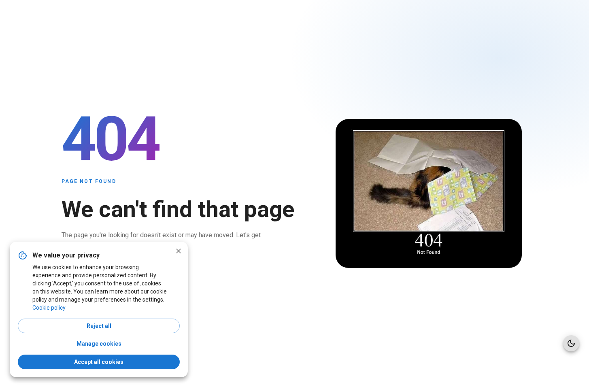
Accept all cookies (98, 362)
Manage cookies (99, 343)
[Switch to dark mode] (571, 343)
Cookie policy (49, 307)
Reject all (99, 326)
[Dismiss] (178, 251)
